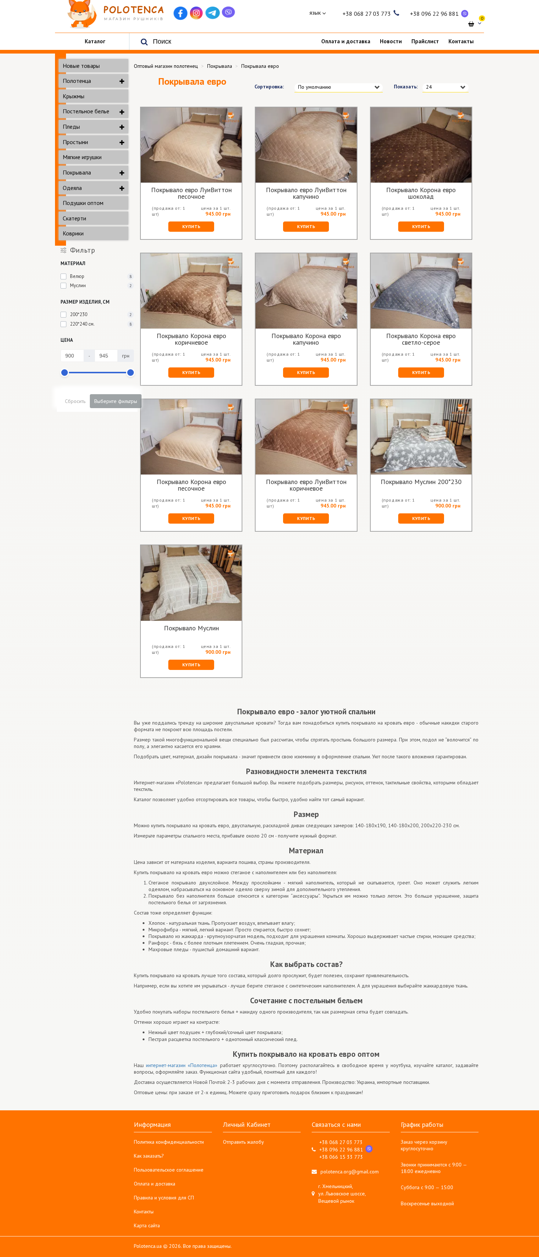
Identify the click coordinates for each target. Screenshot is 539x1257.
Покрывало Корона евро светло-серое (421, 339)
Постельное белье (86, 111)
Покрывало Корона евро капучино (306, 339)
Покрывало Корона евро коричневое (191, 339)
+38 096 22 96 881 (434, 14)
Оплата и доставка (154, 1183)
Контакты (144, 1211)
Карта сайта (147, 1225)
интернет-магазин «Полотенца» (181, 1065)
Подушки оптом (83, 202)
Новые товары (81, 65)
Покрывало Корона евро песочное (191, 485)
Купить (191, 226)
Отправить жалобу (243, 1142)
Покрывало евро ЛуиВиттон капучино (306, 193)
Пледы (71, 126)
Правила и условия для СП (164, 1197)
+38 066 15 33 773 (341, 1157)
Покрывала (77, 172)
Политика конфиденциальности (169, 1142)
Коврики (73, 233)
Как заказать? (149, 1155)
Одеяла (72, 187)
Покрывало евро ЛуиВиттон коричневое (306, 485)
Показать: (402, 86)
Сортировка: (268, 86)
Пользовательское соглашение (168, 1169)
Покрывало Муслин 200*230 (421, 482)
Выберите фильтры (115, 401)
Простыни (75, 142)
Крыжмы (73, 96)
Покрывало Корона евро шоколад (421, 193)
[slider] (64, 372)
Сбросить (75, 401)
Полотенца (77, 80)
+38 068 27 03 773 (366, 14)
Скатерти (74, 218)
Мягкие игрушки (82, 157)
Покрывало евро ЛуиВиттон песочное (191, 193)
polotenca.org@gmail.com (349, 1171)
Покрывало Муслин (191, 628)
